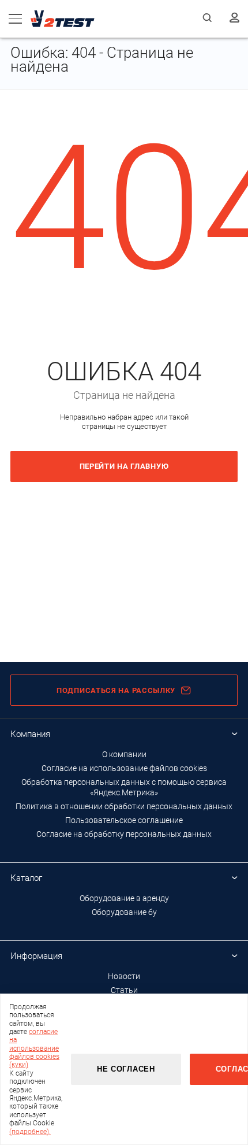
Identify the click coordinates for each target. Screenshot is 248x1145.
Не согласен (126, 1069)
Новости (124, 976)
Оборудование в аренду (124, 898)
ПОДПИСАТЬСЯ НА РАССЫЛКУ (116, 690)
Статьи (124, 990)
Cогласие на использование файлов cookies (124, 768)
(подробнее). (30, 1132)
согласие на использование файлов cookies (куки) (34, 1048)
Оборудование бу (124, 912)
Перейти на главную (124, 466)
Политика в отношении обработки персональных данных (124, 806)
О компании (124, 754)
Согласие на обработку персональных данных (124, 834)
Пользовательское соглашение (124, 820)
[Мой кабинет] (234, 18)
